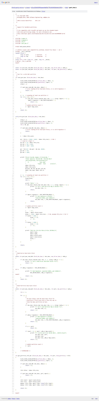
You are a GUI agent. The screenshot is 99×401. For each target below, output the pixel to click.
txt (92, 398)
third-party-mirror (18, 7)
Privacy (13, 398)
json (96, 398)
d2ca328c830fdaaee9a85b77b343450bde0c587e (46, 7)
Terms (17, 398)
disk (66, 7)
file (43, 11)
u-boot (27, 7)
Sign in (95, 2)
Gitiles (9, 398)
